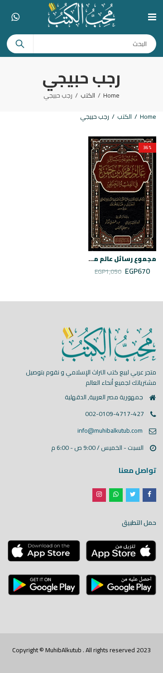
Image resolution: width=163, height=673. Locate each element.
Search (20, 43)
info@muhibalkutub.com (110, 430)
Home (111, 95)
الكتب (88, 95)
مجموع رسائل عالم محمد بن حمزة (105, 259)
